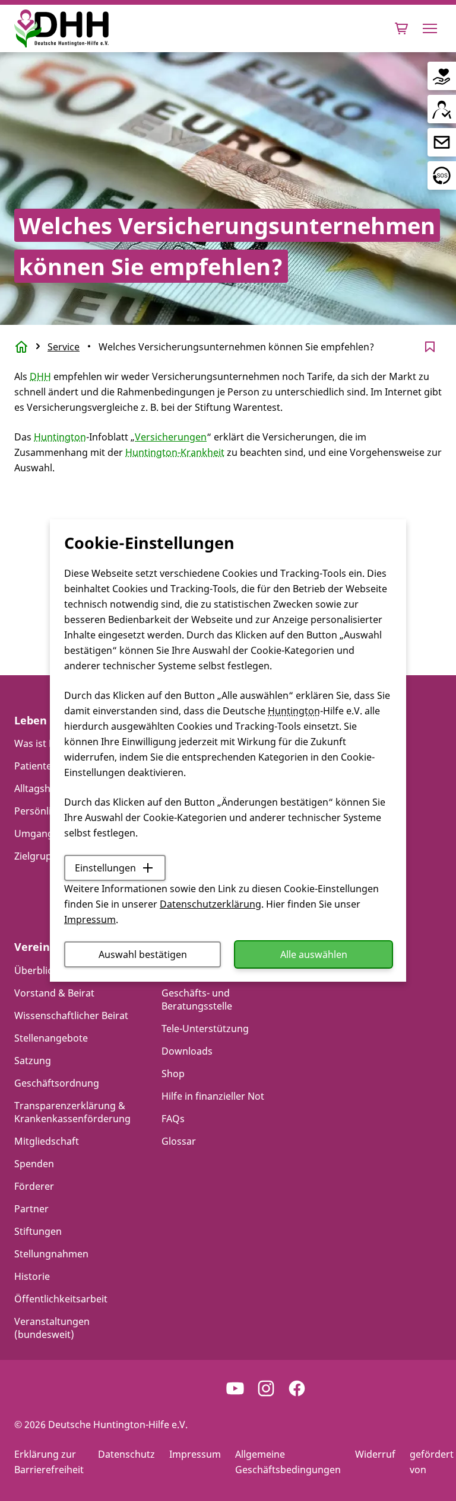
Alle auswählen (313, 954)
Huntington (294, 710)
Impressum (90, 919)
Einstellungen (105, 867)
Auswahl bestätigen (143, 954)
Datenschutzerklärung (210, 904)
